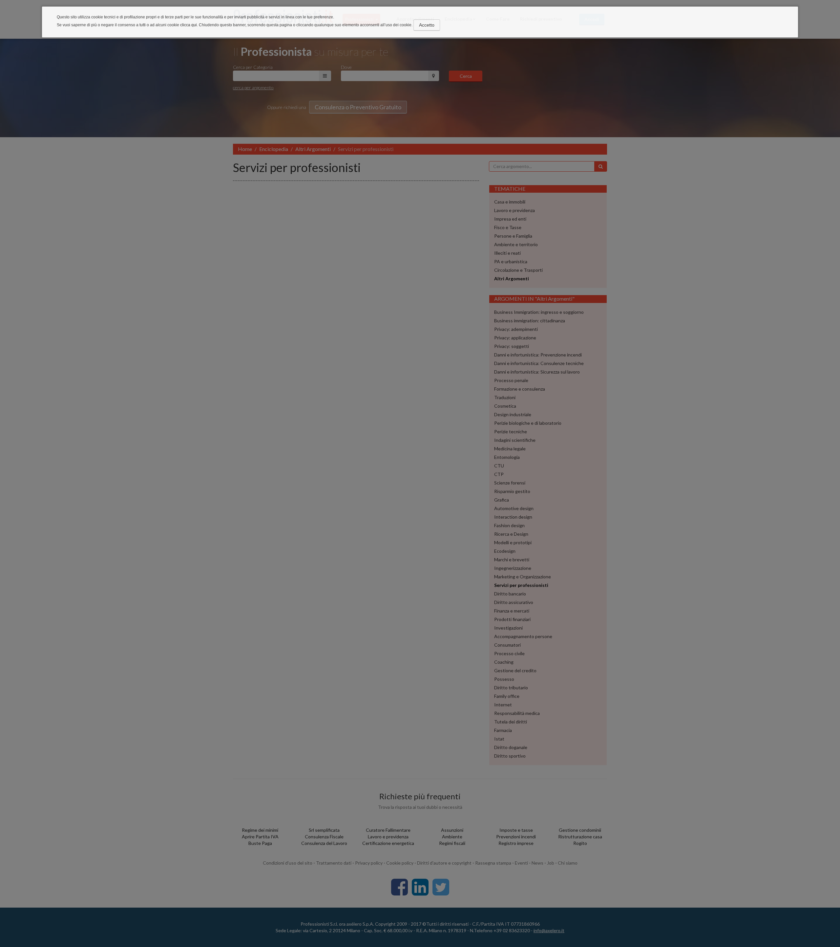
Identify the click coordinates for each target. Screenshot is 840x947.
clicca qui (188, 25)
